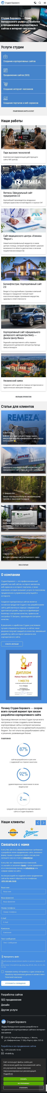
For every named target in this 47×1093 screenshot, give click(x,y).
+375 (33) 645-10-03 (8, 881)
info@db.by (27, 858)
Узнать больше (12, 644)
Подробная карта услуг (23, 111)
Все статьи (23, 565)
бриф (23, 865)
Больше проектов (23, 397)
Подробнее (6, 738)
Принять (23, 1079)
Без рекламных (23, 1083)
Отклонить (23, 1088)
